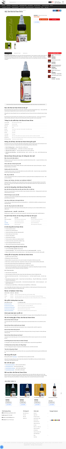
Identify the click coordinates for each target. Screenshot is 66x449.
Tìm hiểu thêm (8, 402)
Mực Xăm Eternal (37, 5)
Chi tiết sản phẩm (8, 53)
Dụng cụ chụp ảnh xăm (29, 7)
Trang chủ (7, 10)
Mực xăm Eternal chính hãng (10, 364)
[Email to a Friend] (57, 10)
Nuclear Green (6, 224)
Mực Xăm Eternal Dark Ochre (39, 397)
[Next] (61, 395)
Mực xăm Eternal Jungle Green (9, 308)
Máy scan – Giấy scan (6, 7)
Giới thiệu (46, 7)
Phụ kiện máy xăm (15, 5)
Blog (42, 7)
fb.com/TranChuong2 (10, 419)
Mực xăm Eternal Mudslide (53, 397)
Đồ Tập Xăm (22, 7)
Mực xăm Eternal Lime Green (9, 305)
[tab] (8, 53)
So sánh (37, 22)
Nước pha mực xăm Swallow (8, 310)
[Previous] (5, 395)
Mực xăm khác (30, 5)
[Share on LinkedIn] (60, 10)
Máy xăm (3, 5)
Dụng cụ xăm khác (15, 7)
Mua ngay (54, 19)
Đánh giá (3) (25, 53)
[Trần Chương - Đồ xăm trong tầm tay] (5, 2)
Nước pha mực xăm (45, 5)
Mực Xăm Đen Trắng (23, 5)
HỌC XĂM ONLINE (37, 7)
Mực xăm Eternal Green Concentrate (11, 397)
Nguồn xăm (8, 5)
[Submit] (50, 2)
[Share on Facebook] (53, 10)
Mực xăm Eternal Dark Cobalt (24, 397)
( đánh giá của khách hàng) (42, 15)
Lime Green (6, 222)
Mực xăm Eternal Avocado (10, 369)
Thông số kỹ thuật (17, 53)
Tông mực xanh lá (22, 10)
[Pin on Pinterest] (59, 10)
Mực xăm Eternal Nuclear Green (9, 307)
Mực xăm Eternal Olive (8, 303)
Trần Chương (14, 356)
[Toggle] (47, 413)
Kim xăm (51, 5)
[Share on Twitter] (55, 10)
